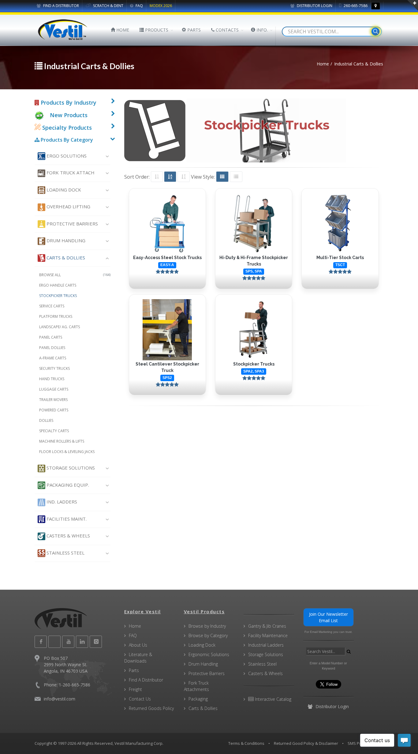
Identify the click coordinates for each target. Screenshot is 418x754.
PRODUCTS (156, 30)
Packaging (198, 699)
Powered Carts (53, 410)
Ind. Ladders (61, 502)
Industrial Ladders (266, 645)
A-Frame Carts (52, 358)
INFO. (261, 30)
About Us (138, 645)
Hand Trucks (51, 378)
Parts (134, 670)
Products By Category (66, 139)
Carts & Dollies (65, 257)
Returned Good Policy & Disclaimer (306, 743)
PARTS (193, 30)
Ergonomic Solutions (208, 654)
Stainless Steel (64, 553)
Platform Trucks (55, 316)
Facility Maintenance (268, 635)
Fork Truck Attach (70, 172)
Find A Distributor (146, 680)
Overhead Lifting (67, 206)
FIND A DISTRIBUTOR (60, 5)
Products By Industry (67, 102)
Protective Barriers (71, 224)
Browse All (74, 274)
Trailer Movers (53, 399)
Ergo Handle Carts (57, 285)
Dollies (46, 420)
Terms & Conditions (246, 743)
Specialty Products (66, 127)
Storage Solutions (70, 468)
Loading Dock (63, 190)
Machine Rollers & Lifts (61, 441)
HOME (122, 30)
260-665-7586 (355, 5)
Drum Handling (65, 240)
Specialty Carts (54, 430)
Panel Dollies (52, 347)
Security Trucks (54, 368)
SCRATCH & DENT (107, 5)
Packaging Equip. (67, 485)
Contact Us (140, 699)
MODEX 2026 (161, 5)
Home (135, 626)
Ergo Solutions (66, 156)
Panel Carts (50, 337)
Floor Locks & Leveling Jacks (67, 451)
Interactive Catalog (272, 699)
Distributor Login (314, 5)
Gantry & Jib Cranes (267, 626)
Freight (135, 689)
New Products (69, 115)
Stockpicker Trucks (58, 295)
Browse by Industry (207, 626)
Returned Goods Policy (151, 708)
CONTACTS (227, 30)
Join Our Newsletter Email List (328, 617)
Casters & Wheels (67, 536)
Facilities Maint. (66, 519)
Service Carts (51, 306)
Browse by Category (208, 635)
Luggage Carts (53, 389)
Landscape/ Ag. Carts (59, 326)
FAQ (139, 5)
